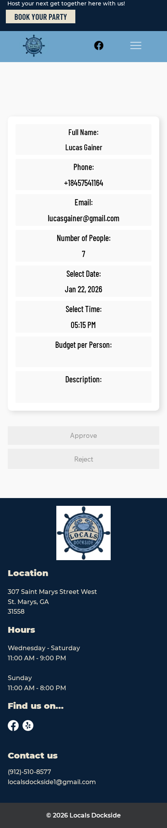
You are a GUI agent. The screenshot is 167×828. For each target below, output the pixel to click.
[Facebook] (98, 45)
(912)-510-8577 (29, 772)
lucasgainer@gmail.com (83, 218)
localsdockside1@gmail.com (52, 782)
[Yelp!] (28, 725)
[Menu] (136, 45)
